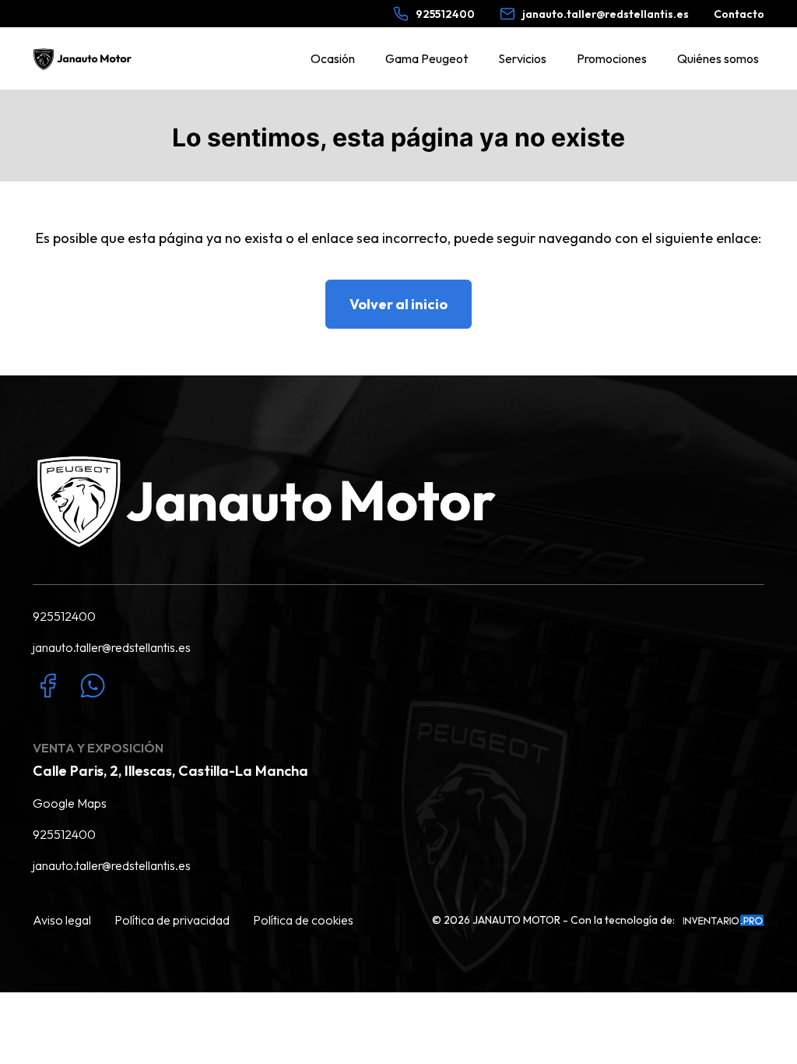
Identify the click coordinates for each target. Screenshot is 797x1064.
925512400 (64, 616)
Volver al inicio (398, 304)
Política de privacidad (172, 920)
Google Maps (70, 803)
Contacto (739, 14)
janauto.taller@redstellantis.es (112, 647)
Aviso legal (62, 920)
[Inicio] (84, 58)
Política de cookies (303, 920)
